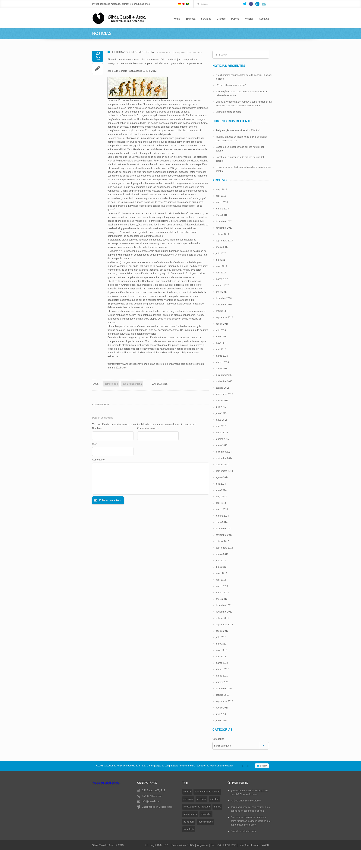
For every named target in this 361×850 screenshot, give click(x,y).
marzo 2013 (222, 586)
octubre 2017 (222, 234)
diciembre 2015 (224, 375)
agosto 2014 (222, 477)
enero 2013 (222, 599)
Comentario (98, 459)
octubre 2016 (222, 311)
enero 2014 (222, 522)
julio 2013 (221, 560)
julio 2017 (221, 253)
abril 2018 (221, 196)
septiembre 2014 (224, 471)
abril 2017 (221, 272)
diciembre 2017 (224, 221)
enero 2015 (222, 445)
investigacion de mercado (197, 806)
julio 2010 (221, 714)
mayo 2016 (221, 343)
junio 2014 (221, 490)
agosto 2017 (222, 247)
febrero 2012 (222, 669)
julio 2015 (221, 407)
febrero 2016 (222, 362)
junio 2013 (221, 567)
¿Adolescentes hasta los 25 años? (243, 130)
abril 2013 (221, 579)
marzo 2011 (222, 675)
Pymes (235, 18)
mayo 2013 (221, 573)
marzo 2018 (222, 202)
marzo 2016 (222, 356)
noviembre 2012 (224, 611)
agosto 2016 (222, 324)
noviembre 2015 (224, 381)
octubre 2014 (222, 464)
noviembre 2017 (224, 228)
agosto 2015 (222, 400)
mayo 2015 (221, 420)
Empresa (190, 18)
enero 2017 (222, 292)
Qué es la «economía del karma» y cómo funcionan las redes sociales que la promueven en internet (251, 821)
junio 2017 (221, 260)
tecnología (189, 829)
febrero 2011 (222, 682)
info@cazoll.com (249, 845)
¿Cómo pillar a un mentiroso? (231, 85)
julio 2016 (221, 330)
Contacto (264, 18)
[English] (183, 4)
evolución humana (132, 384)
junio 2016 (221, 336)
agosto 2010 (222, 707)
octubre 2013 (222, 541)
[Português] (187, 4)
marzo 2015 (222, 432)
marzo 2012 (222, 663)
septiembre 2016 (224, 317)
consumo (188, 799)
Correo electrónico (148, 428)
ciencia (187, 791)
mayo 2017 (221, 266)
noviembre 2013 (224, 535)
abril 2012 (221, 656)
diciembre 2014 (224, 451)
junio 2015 (221, 413)
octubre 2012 (222, 618)
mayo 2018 (221, 189)
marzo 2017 (222, 279)
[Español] (179, 4)
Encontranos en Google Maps (157, 807)
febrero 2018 (222, 208)
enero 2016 (222, 368)
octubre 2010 (222, 695)
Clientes (221, 18)
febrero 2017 (222, 285)
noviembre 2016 (224, 304)
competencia (111, 384)
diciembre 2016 (224, 298)
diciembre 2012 (224, 605)
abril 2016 (221, 349)
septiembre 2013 (224, 547)
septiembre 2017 (224, 240)
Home (177, 18)
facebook (201, 799)
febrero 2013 (222, 592)
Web (94, 444)
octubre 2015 (222, 388)
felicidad (214, 799)
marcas (217, 806)
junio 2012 (221, 643)
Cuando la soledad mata (228, 112)
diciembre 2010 (224, 688)
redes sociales (205, 821)
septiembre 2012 (224, 624)
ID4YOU (264, 845)
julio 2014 (221, 483)
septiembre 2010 (224, 701)
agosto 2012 (222, 631)
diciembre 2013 (224, 528)
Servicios (206, 18)
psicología (189, 821)
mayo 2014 (221, 496)
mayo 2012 (221, 650)
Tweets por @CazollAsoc (106, 783)
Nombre (97, 428)
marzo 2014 (222, 509)
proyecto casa (223, 167)
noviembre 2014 (224, 458)
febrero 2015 (222, 439)
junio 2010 (221, 720)
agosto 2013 (222, 554)
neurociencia (190, 814)
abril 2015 (221, 426)
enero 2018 (222, 215)
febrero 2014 (222, 515)
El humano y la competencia (133, 52)
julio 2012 (221, 637)
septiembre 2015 (224, 394)
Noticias (249, 18)
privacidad (206, 814)
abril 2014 (221, 503)
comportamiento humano (207, 791)
